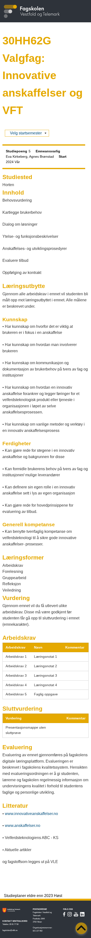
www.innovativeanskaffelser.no (31, 814)
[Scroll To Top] (81, 928)
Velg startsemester (26, 133)
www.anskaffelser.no (22, 825)
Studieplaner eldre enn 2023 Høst (33, 896)
